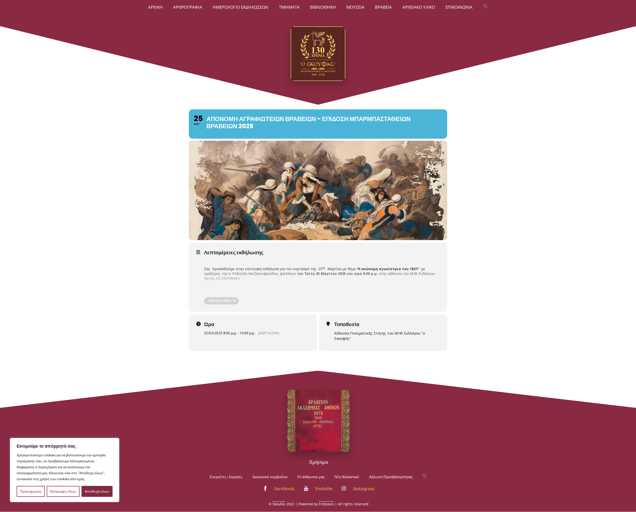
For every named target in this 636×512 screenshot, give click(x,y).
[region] (64, 470)
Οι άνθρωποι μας (310, 477)
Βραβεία (383, 7)
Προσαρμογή (30, 491)
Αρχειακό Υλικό (418, 7)
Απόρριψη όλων (63, 491)
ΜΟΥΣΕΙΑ (355, 7)
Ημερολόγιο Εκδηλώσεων (240, 7)
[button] (485, 6)
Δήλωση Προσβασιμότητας (390, 477)
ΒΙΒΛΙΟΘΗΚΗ (323, 7)
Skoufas (279, 504)
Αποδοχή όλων (97, 491)
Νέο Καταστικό (346, 477)
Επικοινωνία (459, 7)
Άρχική (155, 7)
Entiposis (326, 504)
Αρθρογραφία (187, 7)
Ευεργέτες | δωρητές (226, 477)
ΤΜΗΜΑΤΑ (289, 7)
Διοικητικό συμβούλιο (269, 477)
